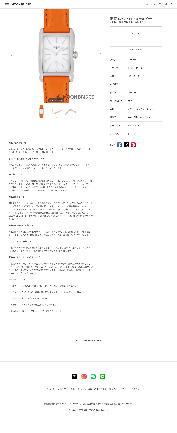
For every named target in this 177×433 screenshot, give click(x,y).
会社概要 (103, 389)
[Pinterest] (133, 144)
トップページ (49, 389)
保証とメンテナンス (66, 389)
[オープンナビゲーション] (7, 4)
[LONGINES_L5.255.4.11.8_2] (56, 111)
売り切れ (136, 34)
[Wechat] (93, 376)
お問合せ (135, 389)
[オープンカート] (172, 4)
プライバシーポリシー (119, 389)
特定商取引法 (90, 389)
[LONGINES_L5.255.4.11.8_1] (41, 111)
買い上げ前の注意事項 (19, 135)
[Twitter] (126, 144)
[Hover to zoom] (56, 56)
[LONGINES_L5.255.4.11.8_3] (71, 111)
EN (154, 4)
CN (151, 4)
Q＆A (79, 389)
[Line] (102, 376)
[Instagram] (84, 376)
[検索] (160, 4)
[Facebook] (119, 144)
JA (147, 4)
